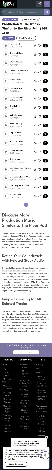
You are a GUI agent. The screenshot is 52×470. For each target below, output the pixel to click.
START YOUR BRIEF (26, 352)
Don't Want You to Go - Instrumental (20, 177)
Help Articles (41, 429)
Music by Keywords (7, 387)
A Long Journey (16, 159)
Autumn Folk (15, 80)
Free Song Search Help (7, 418)
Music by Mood (7, 394)
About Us (40, 372)
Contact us (41, 435)
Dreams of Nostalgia (19, 71)
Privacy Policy (41, 378)
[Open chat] (45, 455)
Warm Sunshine (16, 62)
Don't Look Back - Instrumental (20, 168)
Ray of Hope (15, 133)
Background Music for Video (24, 383)
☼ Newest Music (24, 366)
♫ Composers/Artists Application (41, 407)
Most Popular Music (24, 374)
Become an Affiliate (41, 398)
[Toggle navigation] (47, 4)
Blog (4, 368)
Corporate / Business (24, 418)
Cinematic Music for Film (24, 403)
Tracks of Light (16, 53)
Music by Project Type (7, 408)
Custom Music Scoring (7, 428)
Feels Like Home (16, 141)
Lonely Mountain (17, 97)
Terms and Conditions (41, 384)
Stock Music (7, 374)
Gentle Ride (15, 106)
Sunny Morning (16, 150)
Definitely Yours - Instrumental (20, 186)
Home (4, 364)
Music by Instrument (7, 380)
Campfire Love (16, 88)
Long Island (15, 44)
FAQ (38, 368)
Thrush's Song (16, 124)
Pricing (39, 364)
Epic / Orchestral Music (24, 426)
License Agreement (42, 391)
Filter (10, 38)
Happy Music (24, 411)
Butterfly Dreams (17, 115)
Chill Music (24, 389)
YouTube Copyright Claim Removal (41, 420)
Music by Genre (7, 400)
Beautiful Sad (15, 195)
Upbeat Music (24, 395)
